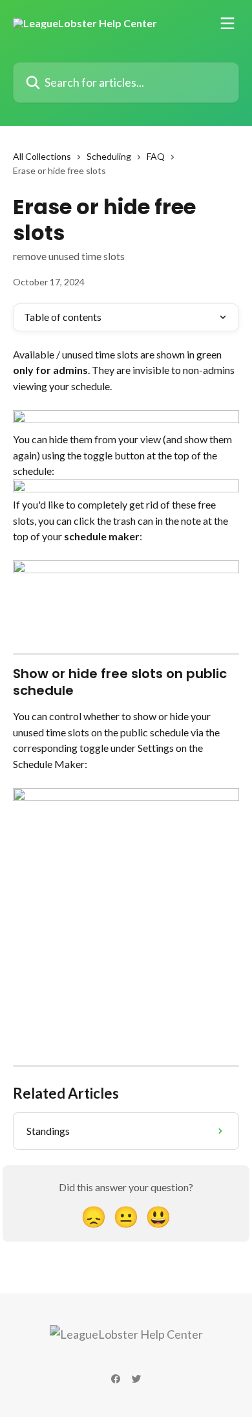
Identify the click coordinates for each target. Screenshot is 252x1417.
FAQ (156, 156)
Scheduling (109, 156)
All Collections (42, 156)
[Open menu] (227, 23)
